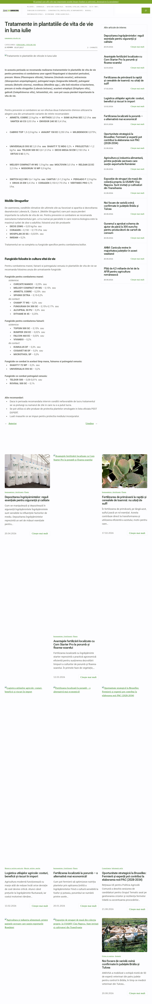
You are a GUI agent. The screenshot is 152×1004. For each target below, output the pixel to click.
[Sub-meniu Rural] (92, 10)
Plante (26, 492)
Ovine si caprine (108, 956)
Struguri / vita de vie (26, 45)
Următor (90, 423)
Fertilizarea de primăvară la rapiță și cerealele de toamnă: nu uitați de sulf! (124, 500)
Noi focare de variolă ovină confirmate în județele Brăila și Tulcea (120, 964)
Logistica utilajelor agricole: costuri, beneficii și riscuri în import (26, 874)
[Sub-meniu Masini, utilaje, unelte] (87, 6)
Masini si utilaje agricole (14, 868)
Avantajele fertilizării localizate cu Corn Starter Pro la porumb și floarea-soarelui (74, 644)
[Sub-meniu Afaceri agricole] (63, 6)
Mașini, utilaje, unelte (32, 868)
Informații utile (117, 868)
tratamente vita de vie (13, 38)
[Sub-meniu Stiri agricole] (69, 14)
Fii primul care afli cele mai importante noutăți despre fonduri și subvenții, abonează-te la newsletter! (76, 2)
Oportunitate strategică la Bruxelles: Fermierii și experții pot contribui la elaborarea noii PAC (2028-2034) (124, 876)
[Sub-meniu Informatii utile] (43, 14)
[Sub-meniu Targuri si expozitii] (46, 10)
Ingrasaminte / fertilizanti (14, 492)
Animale (118, 956)
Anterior (12, 423)
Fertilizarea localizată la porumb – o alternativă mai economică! (75, 874)
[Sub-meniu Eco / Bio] (98, 6)
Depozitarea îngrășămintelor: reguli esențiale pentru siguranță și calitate (27, 498)
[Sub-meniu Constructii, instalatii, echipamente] (83, 10)
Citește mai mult (137, 47)
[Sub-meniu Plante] (34, 6)
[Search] (146, 11)
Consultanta (106, 868)
